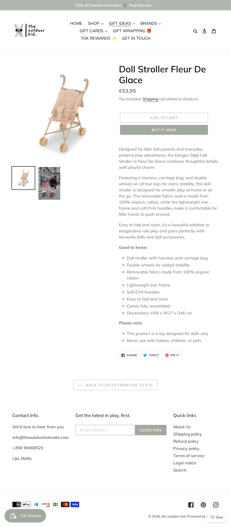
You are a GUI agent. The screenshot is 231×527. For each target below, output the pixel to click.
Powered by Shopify (203, 516)
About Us (182, 426)
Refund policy (186, 441)
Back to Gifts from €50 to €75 (119, 385)
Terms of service (188, 455)
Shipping (150, 98)
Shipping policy (187, 434)
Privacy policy (186, 448)
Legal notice (184, 462)
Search (180, 470)
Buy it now (164, 130)
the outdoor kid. (174, 516)
